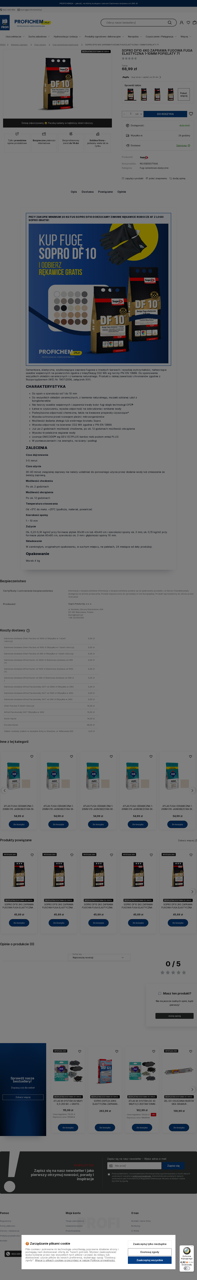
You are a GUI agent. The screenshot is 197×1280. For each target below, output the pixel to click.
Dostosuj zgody (149, 1252)
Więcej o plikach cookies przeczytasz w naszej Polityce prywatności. (75, 1260)
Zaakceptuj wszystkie (150, 1260)
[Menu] (192, 1247)
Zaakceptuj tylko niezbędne (150, 1244)
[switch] (187, 1268)
